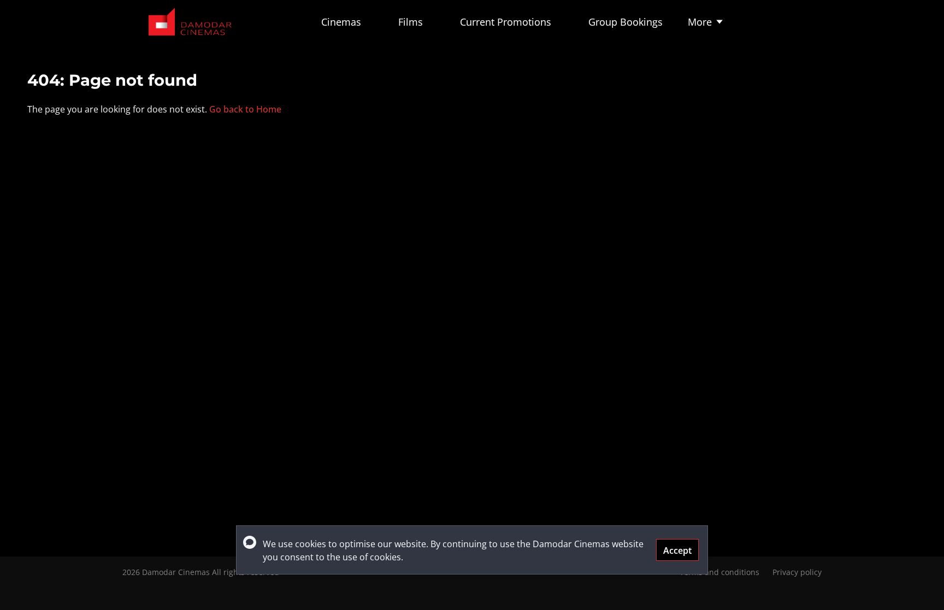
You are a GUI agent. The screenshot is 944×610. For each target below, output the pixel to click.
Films (410, 21)
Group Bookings (625, 21)
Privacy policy (797, 572)
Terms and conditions (719, 572)
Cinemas (341, 21)
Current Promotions (505, 21)
